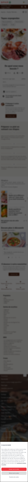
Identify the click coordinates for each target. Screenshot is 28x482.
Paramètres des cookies (14, 477)
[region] (14, 462)
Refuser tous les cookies (14, 473)
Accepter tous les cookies (14, 469)
